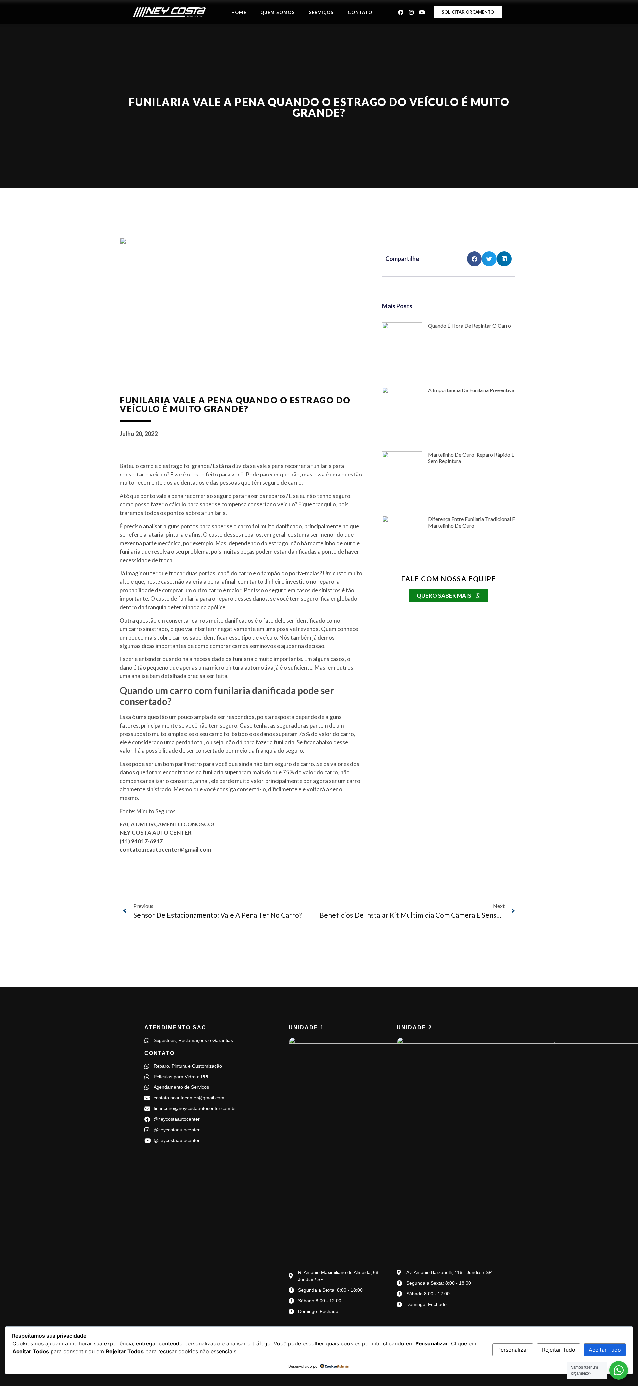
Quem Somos (277, 12)
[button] (474, 258)
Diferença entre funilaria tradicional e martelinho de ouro (471, 522)
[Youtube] (422, 12)
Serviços (321, 12)
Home (238, 12)
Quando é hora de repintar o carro (469, 325)
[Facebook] (400, 12)
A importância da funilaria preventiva (471, 390)
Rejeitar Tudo (558, 1349)
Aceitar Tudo (605, 1349)
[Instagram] (411, 12)
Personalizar (512, 1349)
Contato (360, 12)
